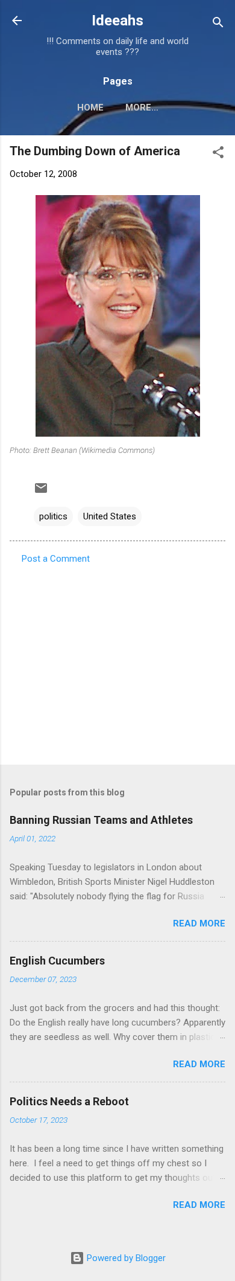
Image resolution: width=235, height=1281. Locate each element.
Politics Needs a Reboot (69, 1101)
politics (53, 516)
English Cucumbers (57, 960)
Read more (199, 923)
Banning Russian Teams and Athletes (101, 820)
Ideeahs (117, 20)
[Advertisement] (117, 660)
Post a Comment (56, 558)
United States (109, 516)
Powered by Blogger (125, 1258)
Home (90, 107)
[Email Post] (41, 492)
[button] (218, 154)
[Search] (218, 24)
